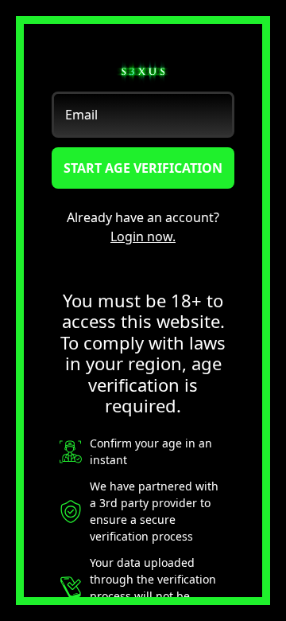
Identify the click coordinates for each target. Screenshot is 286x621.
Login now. (143, 236)
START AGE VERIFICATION (143, 168)
